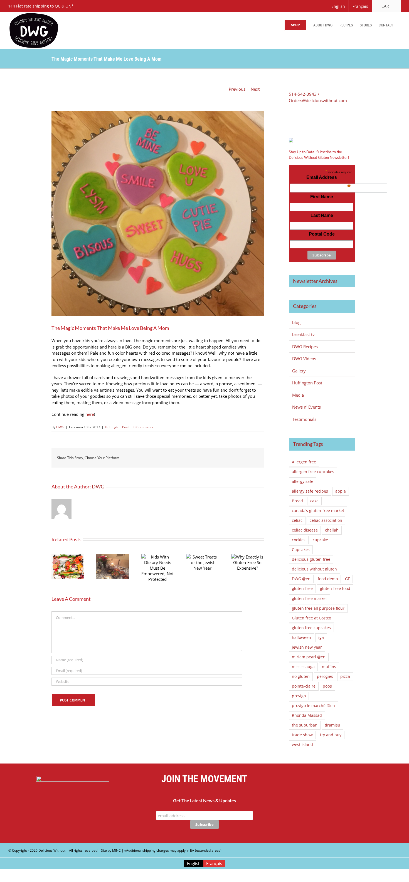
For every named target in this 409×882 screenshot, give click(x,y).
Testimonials (304, 419)
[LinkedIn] (315, 119)
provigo (299, 695)
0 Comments (143, 427)
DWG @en (301, 578)
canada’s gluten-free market (318, 510)
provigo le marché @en (313, 705)
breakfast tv (303, 334)
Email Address (328, 179)
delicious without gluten (314, 569)
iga (321, 637)
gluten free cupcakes (311, 627)
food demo (328, 578)
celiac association (326, 520)
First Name (321, 196)
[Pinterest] (307, 119)
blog (296, 322)
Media (298, 395)
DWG (60, 427)
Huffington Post (117, 427)
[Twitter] (299, 119)
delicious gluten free (311, 559)
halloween (301, 637)
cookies (298, 539)
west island (302, 744)
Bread (297, 500)
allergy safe (302, 481)
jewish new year (307, 647)
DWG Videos (304, 358)
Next (255, 89)
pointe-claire (304, 686)
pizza (345, 676)
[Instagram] (350, 806)
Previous (237, 89)
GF (347, 578)
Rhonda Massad (307, 715)
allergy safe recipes (310, 491)
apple (340, 491)
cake (314, 500)
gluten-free (302, 588)
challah (332, 530)
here (89, 414)
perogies (325, 676)
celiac (297, 520)
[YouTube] (336, 806)
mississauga (303, 666)
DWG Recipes (305, 346)
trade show (302, 734)
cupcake (320, 539)
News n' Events (306, 407)
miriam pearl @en (309, 656)
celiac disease (305, 530)
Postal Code (322, 234)
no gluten (301, 676)
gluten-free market (309, 598)
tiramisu (332, 725)
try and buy (330, 734)
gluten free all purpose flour (318, 608)
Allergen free (304, 462)
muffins (329, 666)
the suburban (304, 725)
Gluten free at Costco (311, 618)
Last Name (322, 215)
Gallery (299, 371)
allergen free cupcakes (313, 471)
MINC (116, 850)
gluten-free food (335, 588)
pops (327, 686)
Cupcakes (301, 549)
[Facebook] (291, 119)
